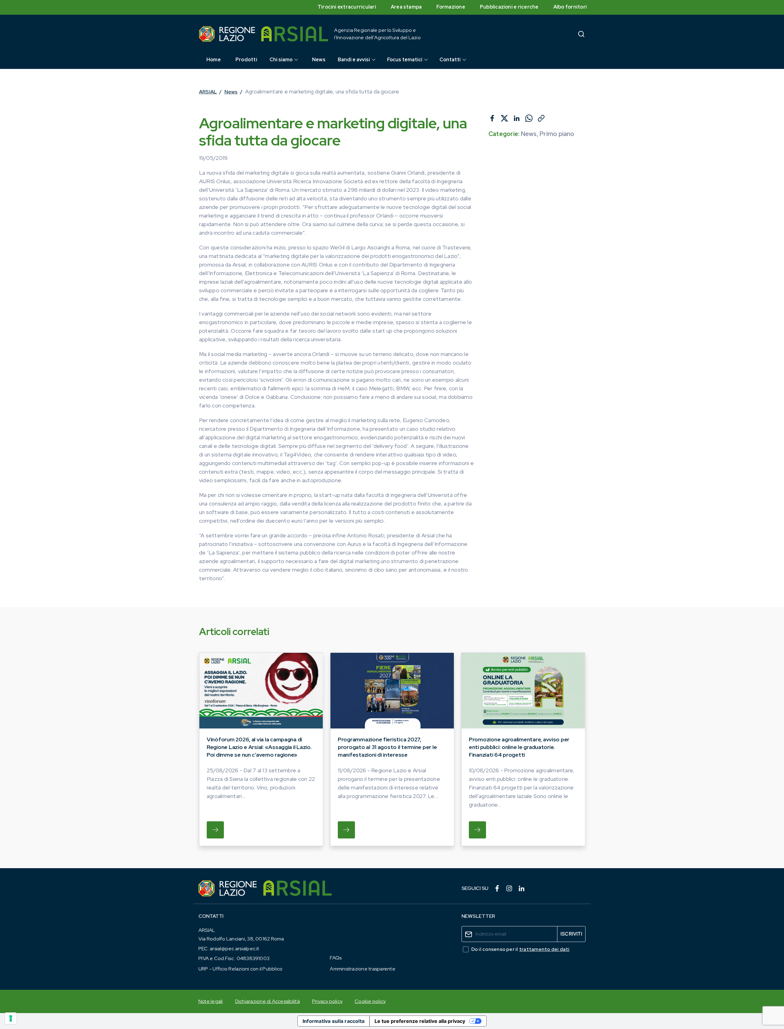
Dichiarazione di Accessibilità (267, 1001)
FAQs (335, 958)
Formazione (450, 7)
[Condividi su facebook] (492, 118)
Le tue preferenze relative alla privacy (420, 1021)
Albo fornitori (570, 7)
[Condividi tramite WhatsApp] (529, 118)
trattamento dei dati (544, 949)
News (231, 92)
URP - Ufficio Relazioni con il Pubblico (240, 969)
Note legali (210, 1001)
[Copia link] (541, 118)
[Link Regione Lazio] (227, 888)
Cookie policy (370, 1001)
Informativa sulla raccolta (333, 1021)
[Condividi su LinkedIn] (516, 118)
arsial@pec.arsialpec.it (234, 948)
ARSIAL (208, 92)
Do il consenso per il (520, 949)
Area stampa (406, 7)
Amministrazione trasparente (362, 969)
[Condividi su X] (504, 118)
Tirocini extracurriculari (347, 7)
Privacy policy (327, 1001)
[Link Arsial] (297, 888)
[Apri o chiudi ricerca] (581, 34)
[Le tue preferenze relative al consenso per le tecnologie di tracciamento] (11, 1018)
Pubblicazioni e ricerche (509, 7)
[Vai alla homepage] (227, 34)
